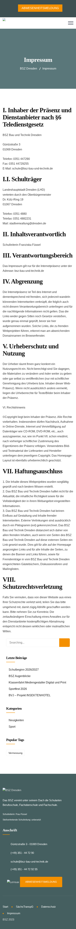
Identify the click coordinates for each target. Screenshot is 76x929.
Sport (12, 726)
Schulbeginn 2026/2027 (24, 669)
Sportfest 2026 (18, 688)
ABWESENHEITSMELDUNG (41, 881)
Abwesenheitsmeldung (40, 8)
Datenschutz (48, 906)
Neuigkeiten (16, 720)
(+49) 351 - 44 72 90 (22, 852)
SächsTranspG (24, 906)
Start (5, 906)
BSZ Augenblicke (20, 676)
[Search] (64, 642)
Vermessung (15, 753)
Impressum (13, 913)
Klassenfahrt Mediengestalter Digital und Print (37, 682)
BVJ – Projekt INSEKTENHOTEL (30, 695)
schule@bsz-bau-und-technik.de (29, 861)
